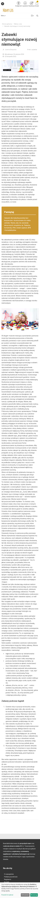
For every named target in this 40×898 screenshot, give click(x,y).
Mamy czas (18, 24)
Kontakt (6, 882)
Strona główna (7, 24)
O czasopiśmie (9, 874)
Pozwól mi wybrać (7, 895)
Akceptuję (34, 895)
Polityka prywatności (10, 877)
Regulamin (7, 879)
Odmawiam (25, 895)
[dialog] (20, 890)
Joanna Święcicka (10, 49)
